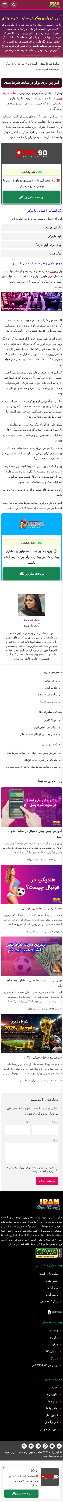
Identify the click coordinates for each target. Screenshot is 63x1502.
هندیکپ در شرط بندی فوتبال (40, 760)
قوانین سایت (51, 1415)
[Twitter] (24, 1446)
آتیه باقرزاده (31, 625)
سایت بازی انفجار (48, 1274)
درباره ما (53, 1401)
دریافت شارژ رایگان (31, 197)
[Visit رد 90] (50, 1477)
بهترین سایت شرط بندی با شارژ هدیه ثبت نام (31, 767)
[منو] (4, 4)
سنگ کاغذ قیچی (49, 1302)
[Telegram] (31, 1446)
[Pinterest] (45, 1446)
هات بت (53, 1330)
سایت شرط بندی (49, 64)
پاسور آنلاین (51, 1295)
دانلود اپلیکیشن (29, 172)
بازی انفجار (50, 681)
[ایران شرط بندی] (54, 4)
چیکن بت (53, 1345)
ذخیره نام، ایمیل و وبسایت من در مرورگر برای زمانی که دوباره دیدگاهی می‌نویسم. (30, 1169)
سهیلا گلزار (50, 720)
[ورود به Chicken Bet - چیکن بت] (31, 524)
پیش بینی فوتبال (48, 701)
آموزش (32, 64)
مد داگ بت (52, 1358)
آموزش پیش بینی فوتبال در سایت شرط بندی (31, 753)
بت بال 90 (52, 1351)
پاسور (15, 116)
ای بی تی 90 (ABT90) (45, 1365)
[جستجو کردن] (13, 4)
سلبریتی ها (52, 1394)
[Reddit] (59, 1446)
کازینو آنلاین (50, 688)
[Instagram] (38, 1446)
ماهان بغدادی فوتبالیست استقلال (38, 734)
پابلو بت (53, 1337)
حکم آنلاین (52, 1281)
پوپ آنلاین (52, 1288)
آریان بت (11, 490)
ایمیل (55, 1121)
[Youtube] (52, 1446)
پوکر (53, 271)
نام (28, 1121)
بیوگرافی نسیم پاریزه (45, 727)
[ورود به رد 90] (31, 153)
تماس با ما (52, 1408)
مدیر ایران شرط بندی (31, 1080)
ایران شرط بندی (44, 1217)
